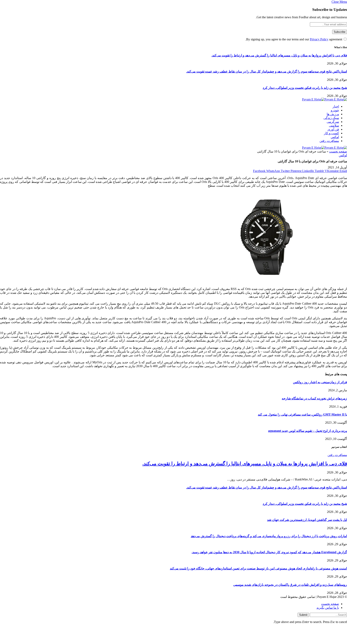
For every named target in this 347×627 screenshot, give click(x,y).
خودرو (335, 110)
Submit (303, 614)
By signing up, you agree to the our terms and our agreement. (294, 39)
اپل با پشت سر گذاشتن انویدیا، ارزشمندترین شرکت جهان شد (307, 519)
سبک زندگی (331, 118)
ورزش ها (333, 114)
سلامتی (334, 125)
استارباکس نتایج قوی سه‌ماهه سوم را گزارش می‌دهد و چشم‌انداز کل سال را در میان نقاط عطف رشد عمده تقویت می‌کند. (266, 71)
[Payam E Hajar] (324, 99)
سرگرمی (333, 121)
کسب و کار (331, 133)
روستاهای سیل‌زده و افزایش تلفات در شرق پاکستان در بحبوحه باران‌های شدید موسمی (290, 584)
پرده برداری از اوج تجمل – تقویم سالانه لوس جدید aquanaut (307, 430)
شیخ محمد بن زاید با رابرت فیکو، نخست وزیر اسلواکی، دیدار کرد (305, 87)
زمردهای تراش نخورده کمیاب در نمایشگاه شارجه (314, 398)
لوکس (335, 137)
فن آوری (333, 129)
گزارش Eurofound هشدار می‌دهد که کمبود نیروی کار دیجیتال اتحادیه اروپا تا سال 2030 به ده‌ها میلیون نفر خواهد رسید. (269, 552)
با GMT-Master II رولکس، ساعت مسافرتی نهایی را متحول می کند (302, 414)
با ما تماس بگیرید (327, 607)
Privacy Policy (319, 39)
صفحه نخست (338, 151)
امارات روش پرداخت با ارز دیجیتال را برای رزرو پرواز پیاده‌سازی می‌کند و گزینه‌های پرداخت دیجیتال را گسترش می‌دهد (269, 536)
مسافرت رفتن (329, 140)
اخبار (336, 106)
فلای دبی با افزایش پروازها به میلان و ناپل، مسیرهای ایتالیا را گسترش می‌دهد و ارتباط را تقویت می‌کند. (279, 55)
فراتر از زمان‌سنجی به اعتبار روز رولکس (320, 382)
